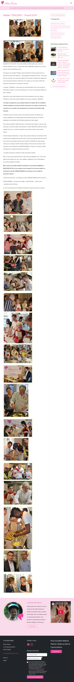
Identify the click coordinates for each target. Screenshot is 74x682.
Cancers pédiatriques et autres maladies (60, 26)
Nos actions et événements (57, 33)
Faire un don (56, 651)
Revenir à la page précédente (58, 15)
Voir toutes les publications (58, 86)
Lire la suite (32, 626)
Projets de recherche (56, 37)
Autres (62, 23)
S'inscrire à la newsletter (35, 677)
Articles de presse (55, 23)
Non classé (53, 30)
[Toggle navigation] (71, 3)
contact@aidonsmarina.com (10, 653)
